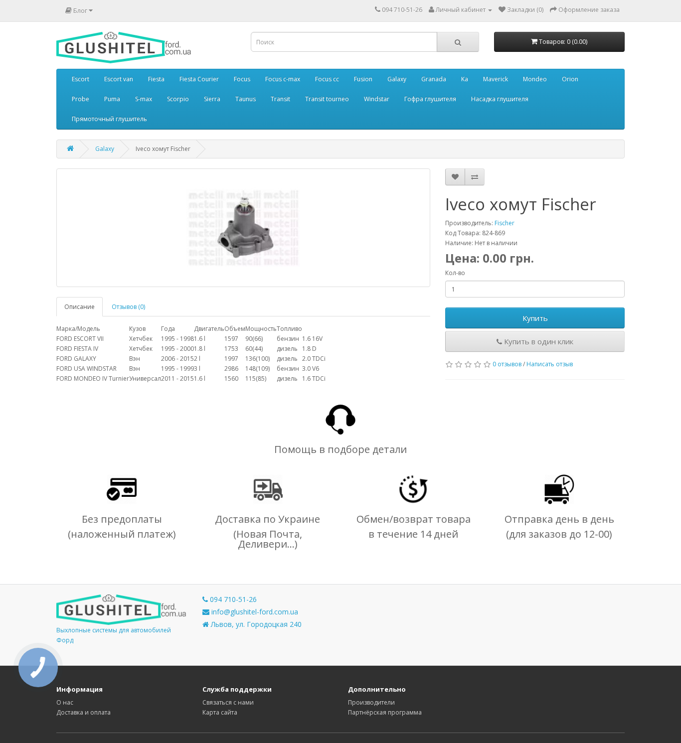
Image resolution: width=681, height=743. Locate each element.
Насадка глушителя (499, 99)
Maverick (495, 79)
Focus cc (327, 79)
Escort (80, 79)
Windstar (376, 99)
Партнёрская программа (385, 712)
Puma (112, 99)
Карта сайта (219, 712)
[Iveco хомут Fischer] (243, 227)
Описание (79, 306)
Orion (570, 79)
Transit (280, 99)
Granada (433, 79)
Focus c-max (282, 79)
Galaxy (396, 79)
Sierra (212, 99)
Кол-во (455, 273)
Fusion (363, 79)
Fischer (504, 223)
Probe (80, 99)
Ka (464, 79)
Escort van (118, 79)
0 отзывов (507, 364)
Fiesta (156, 79)
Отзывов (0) (128, 306)
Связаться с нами (228, 702)
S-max (143, 99)
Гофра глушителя (430, 99)
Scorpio (178, 99)
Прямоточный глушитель (109, 119)
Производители (371, 702)
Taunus (245, 99)
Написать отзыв (549, 364)
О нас (64, 702)
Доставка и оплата (83, 712)
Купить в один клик (537, 341)
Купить (535, 318)
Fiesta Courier (199, 79)
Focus (242, 79)
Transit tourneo (327, 99)
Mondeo (535, 79)
